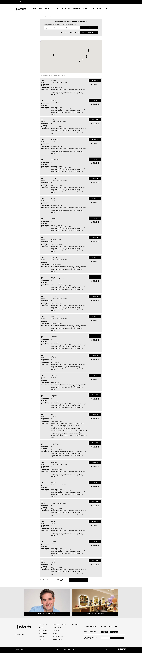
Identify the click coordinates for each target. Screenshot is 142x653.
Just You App (96, 9)
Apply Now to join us (78, 580)
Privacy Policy (58, 636)
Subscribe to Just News (117, 638)
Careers (85, 9)
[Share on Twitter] (91, 85)
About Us (47, 9)
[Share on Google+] (96, 85)
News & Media (57, 627)
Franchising (57, 639)
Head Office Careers (59, 624)
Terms (55, 633)
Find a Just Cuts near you (95, 614)
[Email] (98, 85)
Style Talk (76, 9)
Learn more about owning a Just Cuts (47, 614)
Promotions (66, 9)
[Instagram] (105, 626)
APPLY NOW (95, 80)
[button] (86, 56)
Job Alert (91, 32)
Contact (114, 2)
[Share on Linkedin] (94, 85)
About (41, 627)
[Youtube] (112, 626)
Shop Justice (43, 630)
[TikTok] (109, 626)
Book (105, 9)
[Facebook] (101, 626)
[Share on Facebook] (93, 85)
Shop (56, 9)
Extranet (75, 624)
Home (41, 17)
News (107, 2)
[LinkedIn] (116, 626)
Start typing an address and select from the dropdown (60, 25)
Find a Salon (37, 9)
